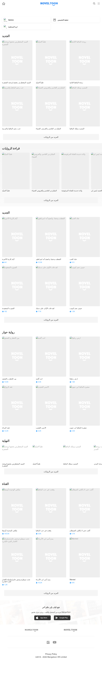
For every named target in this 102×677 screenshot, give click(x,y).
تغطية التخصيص (63, 20)
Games (11, 20)
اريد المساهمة (12, 27)
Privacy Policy (51, 654)
